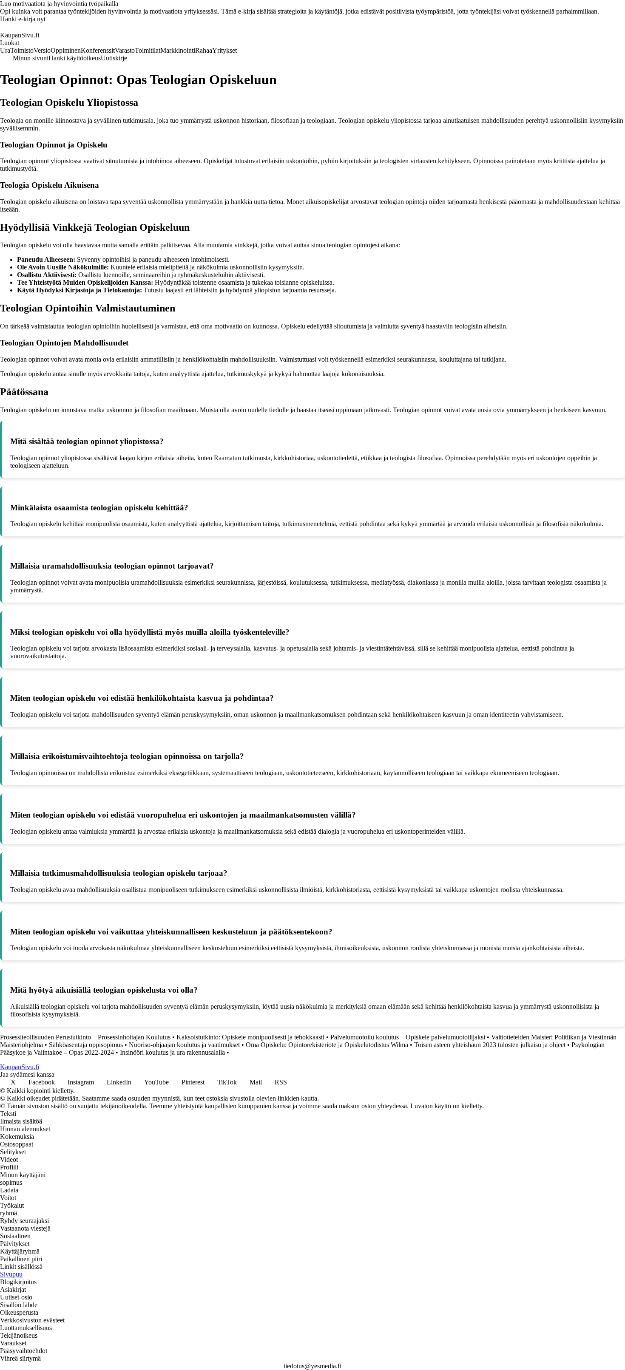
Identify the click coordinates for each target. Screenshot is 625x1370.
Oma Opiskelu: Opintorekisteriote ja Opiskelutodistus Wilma (327, 1044)
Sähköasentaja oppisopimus (86, 1044)
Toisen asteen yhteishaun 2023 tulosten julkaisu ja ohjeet (489, 1044)
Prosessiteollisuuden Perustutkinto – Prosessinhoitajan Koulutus (85, 1037)
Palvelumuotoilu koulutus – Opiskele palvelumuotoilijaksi (407, 1037)
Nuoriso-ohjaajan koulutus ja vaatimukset (184, 1044)
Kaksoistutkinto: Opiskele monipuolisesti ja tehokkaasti (250, 1037)
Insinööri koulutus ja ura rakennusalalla (172, 1052)
